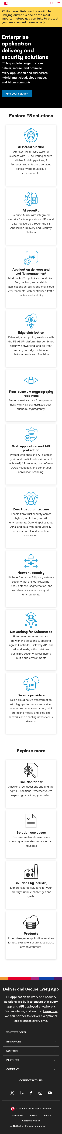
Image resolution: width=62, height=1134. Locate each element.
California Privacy (31, 1120)
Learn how (50, 1011)
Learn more (35, 22)
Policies (33, 1115)
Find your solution (17, 93)
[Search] (51, 3)
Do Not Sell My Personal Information (28, 1126)
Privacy (47, 1115)
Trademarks (17, 1115)
